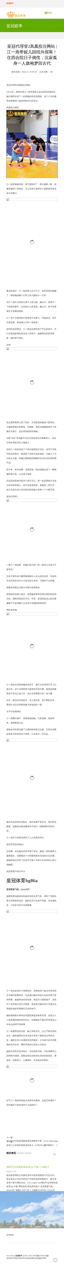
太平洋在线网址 (13, 711)
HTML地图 (44, 1256)
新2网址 (43, 1258)
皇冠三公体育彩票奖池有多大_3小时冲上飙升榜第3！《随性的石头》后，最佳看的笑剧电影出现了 (32, 1145)
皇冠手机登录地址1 (15, 844)
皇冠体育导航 (11, 1258)
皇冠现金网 (28, 1258)
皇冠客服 (36, 1258)
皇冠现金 (42, 599)
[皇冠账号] (16, 15)
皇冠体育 (20, 1258)
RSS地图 (36, 1256)
